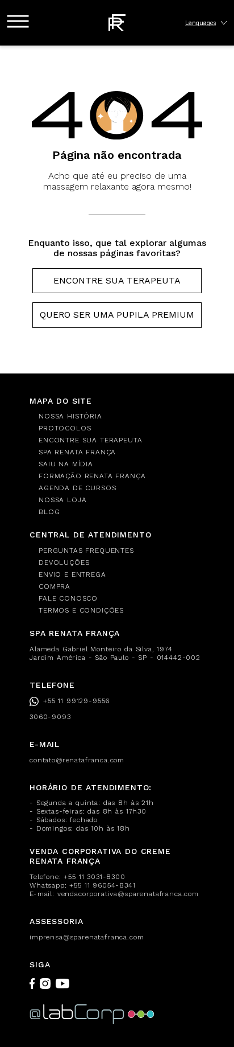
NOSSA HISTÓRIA (70, 416)
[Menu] (18, 21)
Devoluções (64, 562)
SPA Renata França (77, 452)
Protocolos (65, 428)
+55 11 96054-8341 (102, 885)
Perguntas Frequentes (86, 551)
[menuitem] (121, 416)
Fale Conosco (68, 598)
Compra (54, 586)
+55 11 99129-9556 (76, 701)
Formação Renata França (92, 476)
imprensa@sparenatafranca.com (87, 937)
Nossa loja (62, 500)
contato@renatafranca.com (77, 760)
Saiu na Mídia (66, 464)
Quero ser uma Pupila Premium (117, 314)
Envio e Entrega (72, 574)
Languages (200, 22)
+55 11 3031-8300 (94, 877)
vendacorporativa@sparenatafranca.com (128, 894)
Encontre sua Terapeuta (117, 280)
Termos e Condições (81, 610)
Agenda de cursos (77, 488)
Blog (49, 512)
